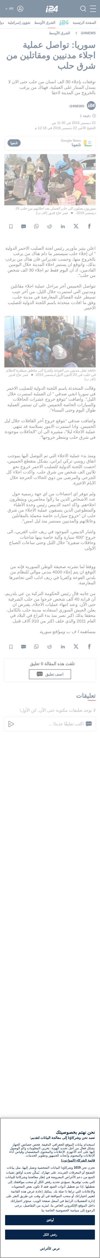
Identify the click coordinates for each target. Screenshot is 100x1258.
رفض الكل (50, 1234)
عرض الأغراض (50, 1248)
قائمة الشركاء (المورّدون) (78, 1160)
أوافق (50, 1220)
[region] (50, 1188)
